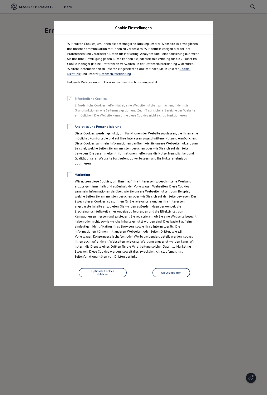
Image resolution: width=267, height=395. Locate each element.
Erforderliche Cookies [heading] (91, 98)
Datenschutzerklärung (115, 74)
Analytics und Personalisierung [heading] (98, 126)
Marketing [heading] (82, 174)
